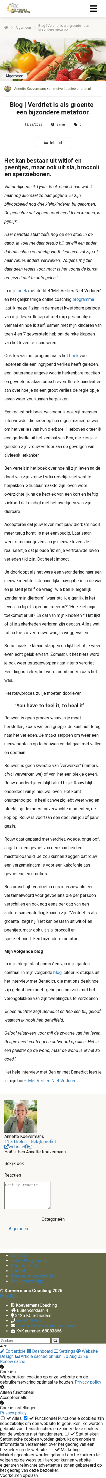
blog (57, 972)
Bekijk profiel (43, 1141)
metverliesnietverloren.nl (72, 89)
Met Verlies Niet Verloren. (52, 1080)
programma (83, 299)
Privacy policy (88, 1382)
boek (22, 290)
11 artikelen (15, 1141)
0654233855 (28, 1320)
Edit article (15, 1351)
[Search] (55, 1341)
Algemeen (18, 1228)
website (16, 1146)
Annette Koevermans (30, 89)
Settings (67, 1351)
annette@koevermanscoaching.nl (47, 1325)
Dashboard (42, 1351)
